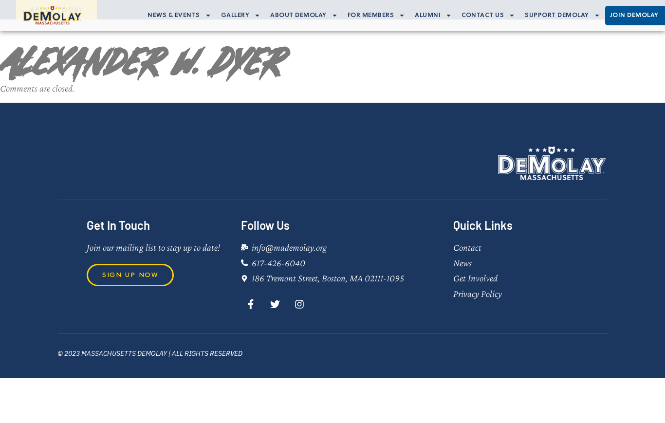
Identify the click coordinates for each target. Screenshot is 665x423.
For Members (371, 15)
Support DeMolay (557, 15)
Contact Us (483, 15)
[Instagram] (299, 304)
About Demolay (298, 15)
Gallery (235, 15)
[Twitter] (275, 304)
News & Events (174, 15)
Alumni (428, 15)
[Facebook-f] (250, 304)
